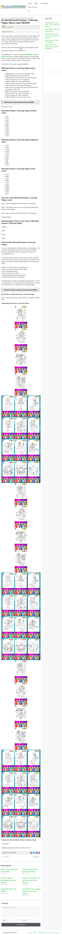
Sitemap (57, 932)
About (30, 932)
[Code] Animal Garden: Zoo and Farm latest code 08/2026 (31, 880)
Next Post (36, 857)
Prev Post (6, 857)
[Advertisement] (53, 61)
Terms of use (50, 932)
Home (3, 18)
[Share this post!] (31, 853)
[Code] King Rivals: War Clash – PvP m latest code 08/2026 (52, 24)
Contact (35, 932)
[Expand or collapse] (39, 32)
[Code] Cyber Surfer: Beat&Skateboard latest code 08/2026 (51, 46)
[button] (21, 317)
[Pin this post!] (39, 853)
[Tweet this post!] (34, 853)
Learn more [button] (6, 843)
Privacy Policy (41, 932)
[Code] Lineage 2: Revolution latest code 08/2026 (8, 880)
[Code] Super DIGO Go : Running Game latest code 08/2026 (52, 35)
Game (6, 18)
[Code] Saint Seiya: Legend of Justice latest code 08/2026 (31, 891)
